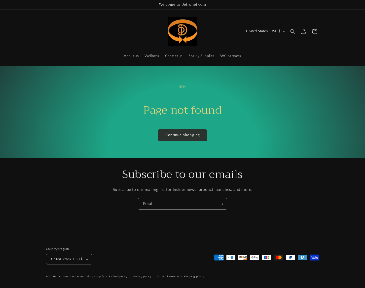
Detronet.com (67, 276)
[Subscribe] (221, 204)
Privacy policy (142, 276)
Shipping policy (194, 276)
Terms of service (167, 276)
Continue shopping (182, 135)
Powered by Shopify (90, 276)
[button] (292, 31)
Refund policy (118, 276)
